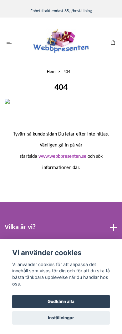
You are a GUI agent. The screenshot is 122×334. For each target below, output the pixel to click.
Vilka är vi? (20, 227)
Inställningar (61, 317)
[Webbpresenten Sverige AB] (61, 41)
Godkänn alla (61, 301)
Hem (51, 71)
